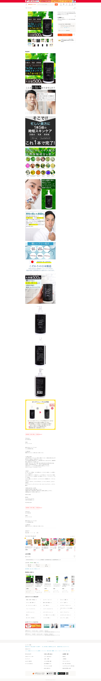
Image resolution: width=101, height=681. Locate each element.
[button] (75, 16)
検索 (56, 4)
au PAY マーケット (28, 630)
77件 (37, 562)
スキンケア (46, 630)
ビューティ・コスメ (35, 630)
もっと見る (72, 536)
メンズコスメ (41, 630)
